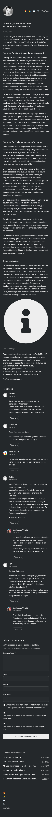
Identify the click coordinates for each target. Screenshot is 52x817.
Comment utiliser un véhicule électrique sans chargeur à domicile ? (20, 779)
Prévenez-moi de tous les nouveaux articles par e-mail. (24, 728)
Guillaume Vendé (20, 530)
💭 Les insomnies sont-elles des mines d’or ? (20, 766)
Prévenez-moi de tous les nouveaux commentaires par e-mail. (24, 717)
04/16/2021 (13, 566)
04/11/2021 (13, 396)
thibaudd (13, 425)
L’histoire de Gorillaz (12, 757)
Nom (5, 674)
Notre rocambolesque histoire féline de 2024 (20, 774)
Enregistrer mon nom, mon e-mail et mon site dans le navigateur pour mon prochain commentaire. (27, 706)
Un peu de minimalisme (14, 770)
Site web (7, 695)
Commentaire (9, 653)
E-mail (6, 684)
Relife (37, 122)
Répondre (14, 418)
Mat (4, 122)
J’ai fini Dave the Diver (13, 761)
